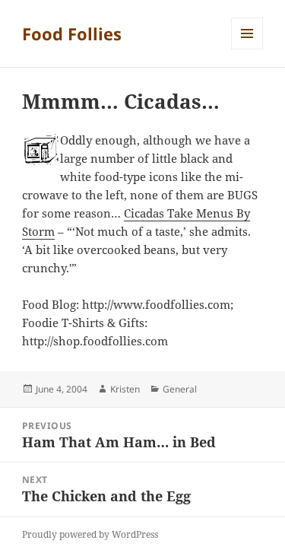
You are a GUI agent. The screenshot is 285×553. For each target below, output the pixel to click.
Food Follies (72, 33)
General (180, 389)
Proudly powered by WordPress (90, 534)
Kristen (125, 389)
